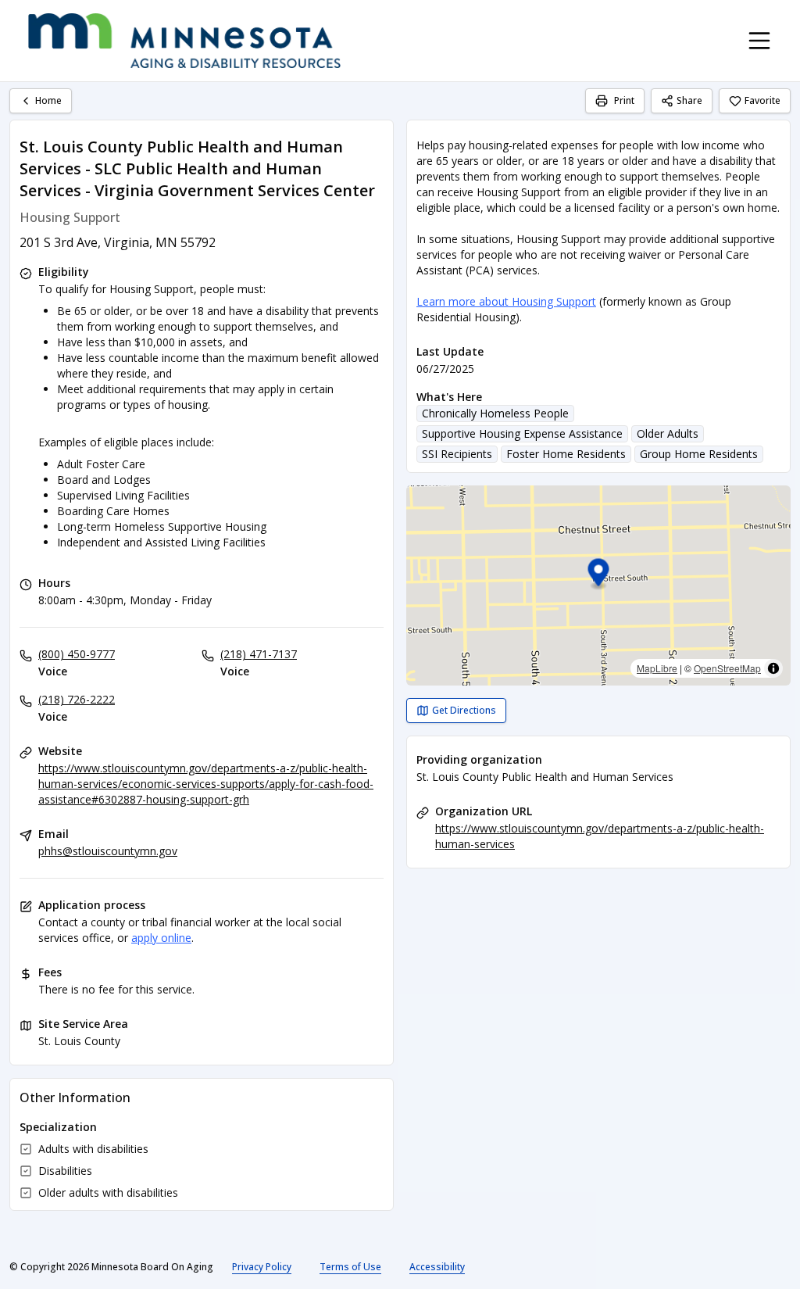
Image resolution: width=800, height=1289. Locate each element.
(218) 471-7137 (258, 653)
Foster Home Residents (566, 453)
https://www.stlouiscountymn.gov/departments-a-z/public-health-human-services (599, 836)
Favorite (762, 100)
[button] (598, 575)
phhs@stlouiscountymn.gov (107, 850)
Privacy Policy (261, 1266)
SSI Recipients (457, 453)
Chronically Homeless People (495, 413)
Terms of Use (350, 1266)
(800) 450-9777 (76, 653)
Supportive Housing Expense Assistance (522, 433)
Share (689, 100)
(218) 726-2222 (76, 699)
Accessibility (437, 1266)
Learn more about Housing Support (506, 301)
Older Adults (667, 433)
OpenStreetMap (727, 668)
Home (48, 100)
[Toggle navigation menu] (759, 40)
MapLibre (657, 668)
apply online (161, 937)
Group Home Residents (699, 453)
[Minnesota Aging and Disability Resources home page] (184, 40)
